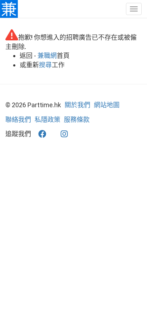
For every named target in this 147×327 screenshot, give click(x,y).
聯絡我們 (18, 119)
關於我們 (77, 105)
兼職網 (47, 55)
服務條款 (77, 119)
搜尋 (45, 65)
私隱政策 (47, 119)
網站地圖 (107, 105)
